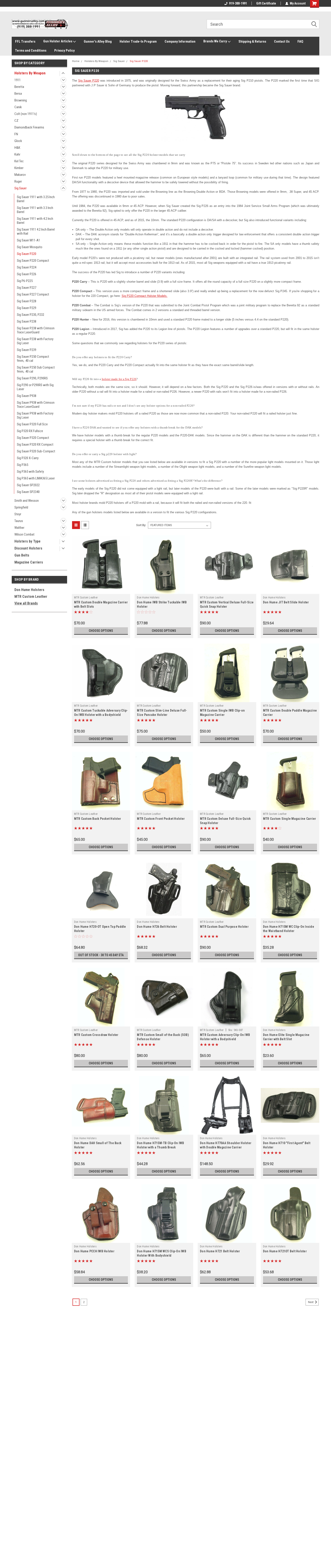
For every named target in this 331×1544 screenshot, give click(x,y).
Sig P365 (22, 465)
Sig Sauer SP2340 (28, 492)
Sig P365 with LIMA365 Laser (36, 478)
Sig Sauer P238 (26, 321)
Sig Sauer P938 (26, 396)
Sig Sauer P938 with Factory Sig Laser (35, 415)
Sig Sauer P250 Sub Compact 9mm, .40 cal (36, 369)
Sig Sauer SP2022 (28, 485)
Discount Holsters (28, 548)
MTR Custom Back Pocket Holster (97, 818)
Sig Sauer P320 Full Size (32, 424)
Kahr (17, 154)
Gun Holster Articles (58, 41)
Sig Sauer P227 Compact (33, 294)
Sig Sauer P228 (26, 301)
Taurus (18, 521)
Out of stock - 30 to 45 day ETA (101, 955)
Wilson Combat (24, 534)
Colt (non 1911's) (25, 114)
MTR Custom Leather (30, 596)
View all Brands (26, 603)
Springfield (21, 507)
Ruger (18, 181)
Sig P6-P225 (25, 281)
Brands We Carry (215, 41)
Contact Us (282, 41)
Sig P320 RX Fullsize (30, 431)
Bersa (18, 94)
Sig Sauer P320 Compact (33, 438)
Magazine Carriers (28, 562)
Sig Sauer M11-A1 (28, 240)
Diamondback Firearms (29, 127)
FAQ (300, 41)
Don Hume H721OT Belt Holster (285, 1251)
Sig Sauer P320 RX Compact (35, 444)
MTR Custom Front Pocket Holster (161, 818)
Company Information (180, 41)
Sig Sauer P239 (26, 350)
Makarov (20, 175)
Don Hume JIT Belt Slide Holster (286, 602)
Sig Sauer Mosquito (29, 247)
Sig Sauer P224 (26, 267)
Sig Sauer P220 (26, 254)
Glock (18, 141)
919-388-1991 (238, 3)
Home (75, 61)
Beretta (19, 87)
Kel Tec (19, 161)
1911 (17, 80)
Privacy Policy (64, 50)
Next (311, 1302)
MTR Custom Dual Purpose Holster (224, 926)
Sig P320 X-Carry (28, 458)
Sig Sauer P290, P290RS (32, 378)
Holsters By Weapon (29, 73)
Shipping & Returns (252, 41)
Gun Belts (21, 555)
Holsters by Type (27, 541)
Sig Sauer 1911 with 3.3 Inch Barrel (35, 210)
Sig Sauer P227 (26, 288)
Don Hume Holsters (29, 590)
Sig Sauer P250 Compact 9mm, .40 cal (33, 359)
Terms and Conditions (30, 50)
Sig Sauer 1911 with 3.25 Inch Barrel (36, 199)
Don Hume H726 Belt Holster (157, 926)
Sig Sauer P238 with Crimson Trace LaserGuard (35, 330)
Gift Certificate (266, 3)
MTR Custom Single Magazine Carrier (289, 818)
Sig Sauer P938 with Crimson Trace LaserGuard (35, 405)
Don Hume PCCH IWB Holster (94, 1251)
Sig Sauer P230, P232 (30, 315)
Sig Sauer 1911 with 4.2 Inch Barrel (35, 221)
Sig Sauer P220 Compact (33, 261)
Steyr (17, 514)
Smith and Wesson (26, 501)
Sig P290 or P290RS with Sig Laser (35, 387)
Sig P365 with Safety (30, 472)
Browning (20, 100)
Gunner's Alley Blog (98, 41)
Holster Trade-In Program (138, 41)
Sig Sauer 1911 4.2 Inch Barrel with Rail (36, 231)
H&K (17, 148)
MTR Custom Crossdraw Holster (96, 1035)
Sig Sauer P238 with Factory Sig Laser (35, 341)
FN (16, 134)
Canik (18, 107)
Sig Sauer (20, 188)
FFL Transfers (25, 41)
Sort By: (141, 525)
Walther (19, 528)
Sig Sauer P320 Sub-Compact (36, 451)
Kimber (18, 168)
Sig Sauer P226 (26, 274)
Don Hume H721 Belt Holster (220, 1251)
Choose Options (101, 630)
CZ (16, 121)
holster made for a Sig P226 (119, 379)
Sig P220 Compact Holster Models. (145, 296)
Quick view (100, 590)
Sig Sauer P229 (26, 308)
